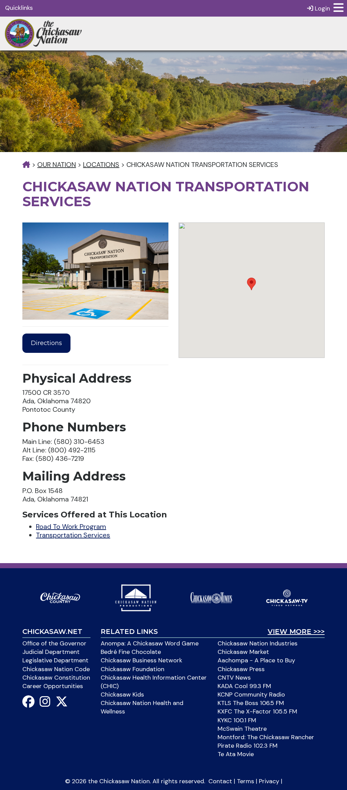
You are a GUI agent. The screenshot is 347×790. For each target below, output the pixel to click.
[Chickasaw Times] (211, 597)
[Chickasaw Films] (136, 597)
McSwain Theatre (242, 729)
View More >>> (296, 631)
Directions (46, 343)
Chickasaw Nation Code (56, 669)
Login (321, 8)
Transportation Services (73, 535)
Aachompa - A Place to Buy (256, 660)
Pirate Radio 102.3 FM (248, 746)
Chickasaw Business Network (141, 660)
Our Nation (56, 164)
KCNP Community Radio (251, 694)
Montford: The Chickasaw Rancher (266, 737)
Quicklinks (19, 8)
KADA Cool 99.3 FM (244, 686)
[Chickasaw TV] (287, 597)
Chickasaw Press (241, 669)
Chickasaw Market (243, 652)
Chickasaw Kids (122, 694)
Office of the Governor (54, 643)
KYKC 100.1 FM (237, 720)
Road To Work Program (71, 526)
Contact (220, 781)
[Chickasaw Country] (60, 597)
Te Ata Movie (236, 754)
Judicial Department (51, 652)
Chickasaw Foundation (132, 669)
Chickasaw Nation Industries (258, 643)
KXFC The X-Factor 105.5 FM (257, 711)
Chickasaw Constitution (56, 678)
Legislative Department (55, 660)
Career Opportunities (52, 686)
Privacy (269, 781)
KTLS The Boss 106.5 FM (251, 703)
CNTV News (234, 678)
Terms (245, 781)
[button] (251, 284)
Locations (101, 164)
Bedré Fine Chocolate (131, 652)
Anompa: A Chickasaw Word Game (150, 643)
